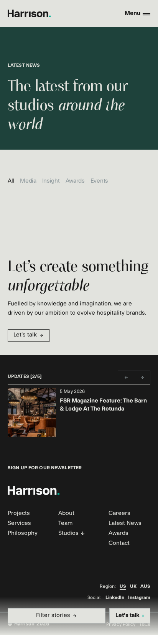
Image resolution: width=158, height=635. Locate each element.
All (11, 181)
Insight (51, 181)
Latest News (125, 523)
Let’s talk (25, 335)
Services (19, 523)
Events (99, 181)
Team (65, 523)
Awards (75, 181)
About (66, 513)
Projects (19, 513)
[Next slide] (142, 377)
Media (28, 181)
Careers (119, 513)
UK (133, 586)
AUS (145, 586)
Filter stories (53, 615)
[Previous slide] (126, 377)
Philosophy (23, 533)
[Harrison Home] (29, 13)
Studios (68, 533)
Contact (119, 543)
